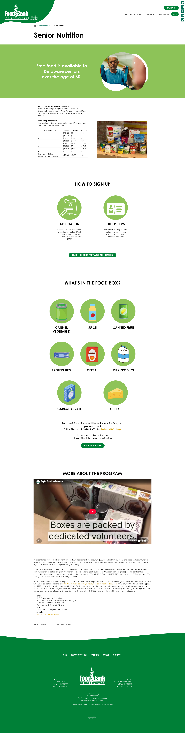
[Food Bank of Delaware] (92, 675)
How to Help (163, 14)
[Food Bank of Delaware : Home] (17, 11)
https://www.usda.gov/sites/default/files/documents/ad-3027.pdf (89, 584)
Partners (95, 655)
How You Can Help (79, 655)
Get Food (150, 14)
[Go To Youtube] (182, 15)
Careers (106, 655)
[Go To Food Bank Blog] (182, 19)
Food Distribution (44, 26)
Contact (117, 655)
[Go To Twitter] (182, 2)
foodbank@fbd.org (92, 694)
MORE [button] (174, 14)
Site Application (92, 445)
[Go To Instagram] (182, 7)
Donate (171, 7)
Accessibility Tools (133, 14)
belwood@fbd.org (111, 429)
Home (64, 655)
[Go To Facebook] (182, 11)
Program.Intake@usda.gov (48, 614)
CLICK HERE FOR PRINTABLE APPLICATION (92, 255)
